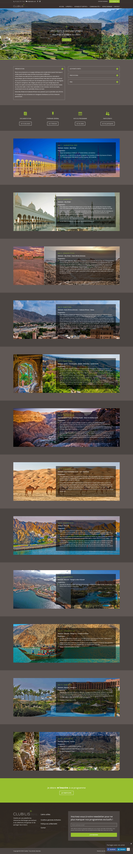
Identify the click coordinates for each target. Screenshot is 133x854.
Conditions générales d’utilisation (51, 820)
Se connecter (114, 1)
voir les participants (107, 123)
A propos (69, 6)
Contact (117, 6)
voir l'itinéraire (53, 123)
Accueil (61, 6)
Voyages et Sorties (80, 6)
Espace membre (107, 6)
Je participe (66, 40)
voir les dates (80, 123)
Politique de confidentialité (49, 824)
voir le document (25, 123)
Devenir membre (103, 1)
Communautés (95, 6)
